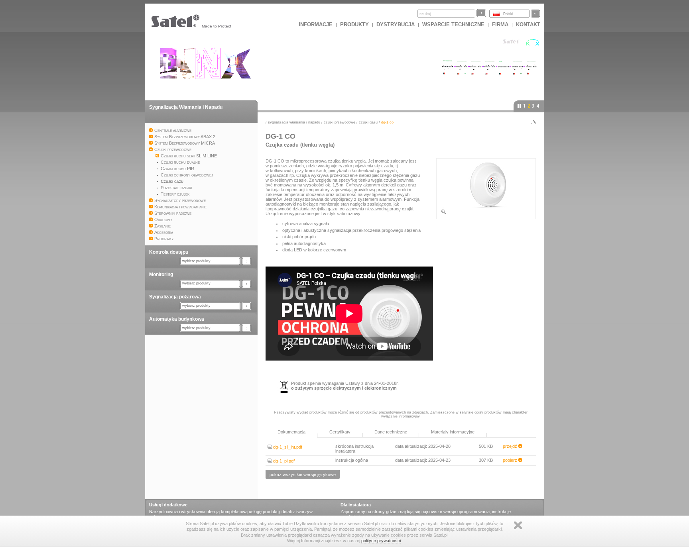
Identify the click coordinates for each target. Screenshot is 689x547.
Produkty (354, 24)
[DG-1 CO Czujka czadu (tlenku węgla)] (486, 213)
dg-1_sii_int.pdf (287, 447)
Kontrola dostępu (168, 252)
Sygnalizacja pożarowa (175, 297)
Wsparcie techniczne (453, 24)
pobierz (510, 460)
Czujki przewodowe (339, 122)
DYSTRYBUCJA (395, 24)
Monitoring (161, 274)
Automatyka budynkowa (176, 319)
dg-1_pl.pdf (283, 461)
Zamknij (518, 525)
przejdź (510, 446)
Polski (508, 14)
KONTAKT (528, 24)
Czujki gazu (368, 122)
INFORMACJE (316, 24)
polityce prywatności (381, 540)
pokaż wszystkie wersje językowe (303, 474)
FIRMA (500, 24)
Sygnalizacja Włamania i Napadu (185, 107)
